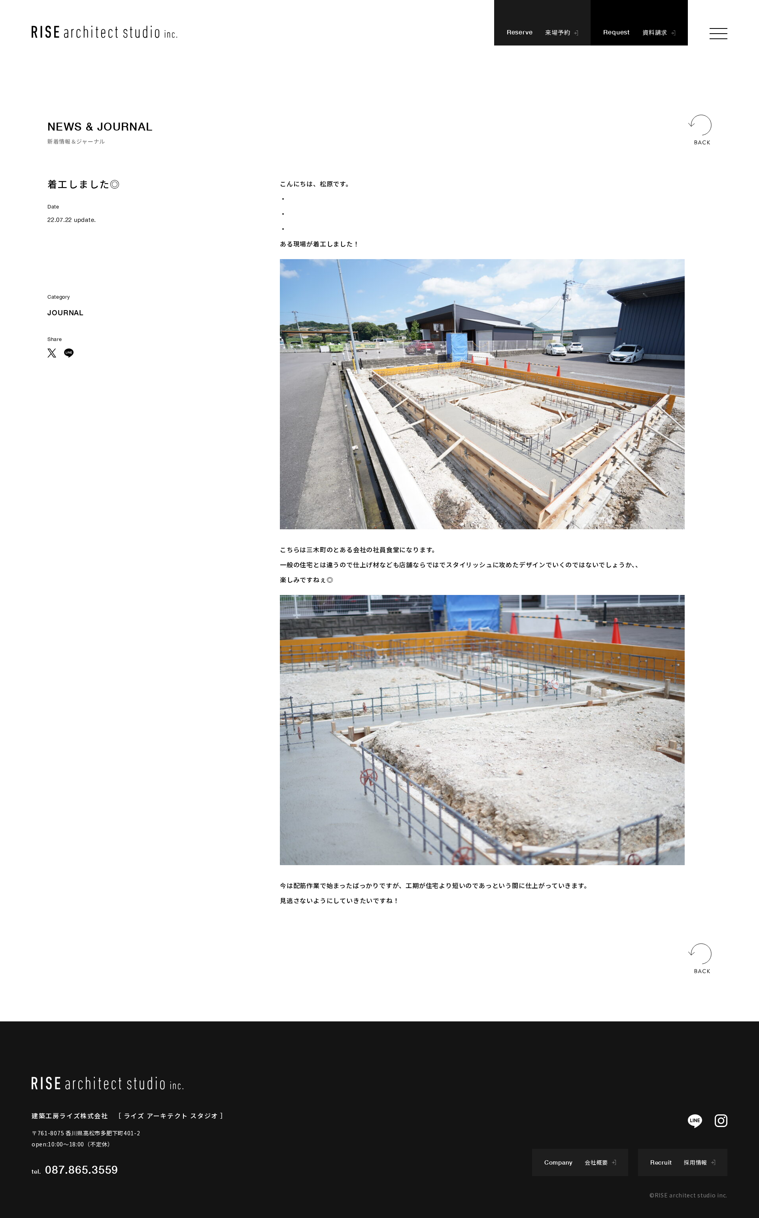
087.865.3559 (81, 1169)
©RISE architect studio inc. (688, 1195)
